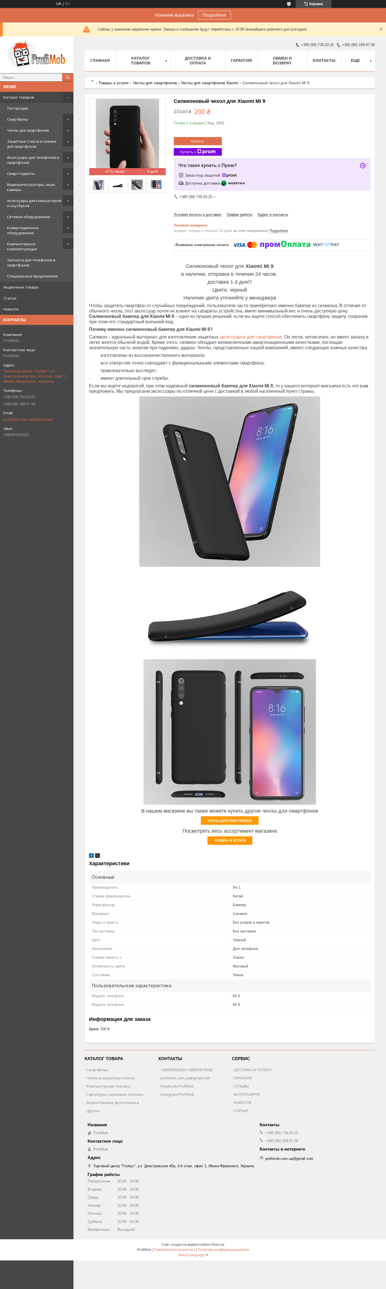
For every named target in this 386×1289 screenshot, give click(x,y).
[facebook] (91, 856)
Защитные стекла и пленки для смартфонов (31, 144)
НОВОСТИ (242, 1102)
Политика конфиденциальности (223, 1250)
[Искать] (67, 77)
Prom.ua (217, 1245)
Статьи (9, 298)
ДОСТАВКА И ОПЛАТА (252, 1069)
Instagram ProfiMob (177, 1094)
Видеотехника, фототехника (113, 1102)
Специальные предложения (32, 276)
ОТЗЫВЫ (241, 1086)
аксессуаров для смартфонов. (251, 337)
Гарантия (241, 60)
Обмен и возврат (282, 60)
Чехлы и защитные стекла (110, 1077)
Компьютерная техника (108, 1086)
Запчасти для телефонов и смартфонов (31, 262)
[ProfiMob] (36, 55)
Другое (93, 1110)
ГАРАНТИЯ (243, 1077)
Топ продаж (17, 108)
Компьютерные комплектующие (22, 246)
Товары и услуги (113, 83)
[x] (97, 856)
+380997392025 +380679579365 (187, 1069)
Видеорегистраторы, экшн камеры (31, 187)
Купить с (188, 151)
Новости (11, 309)
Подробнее (214, 15)
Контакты (324, 60)
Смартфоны (17, 119)
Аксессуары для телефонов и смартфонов (33, 160)
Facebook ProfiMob (177, 1086)
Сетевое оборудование (28, 216)
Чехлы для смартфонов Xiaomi (209, 83)
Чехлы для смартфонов (28, 130)
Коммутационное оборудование (23, 230)
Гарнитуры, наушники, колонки (115, 1094)
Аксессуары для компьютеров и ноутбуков (34, 203)
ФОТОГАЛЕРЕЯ (247, 1094)
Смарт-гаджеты (21, 173)
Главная (100, 60)
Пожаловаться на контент (174, 1250)
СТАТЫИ (241, 1110)
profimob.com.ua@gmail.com (28, 419)
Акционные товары (21, 287)
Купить (197, 141)
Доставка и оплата (198, 60)
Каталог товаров (18, 97)
